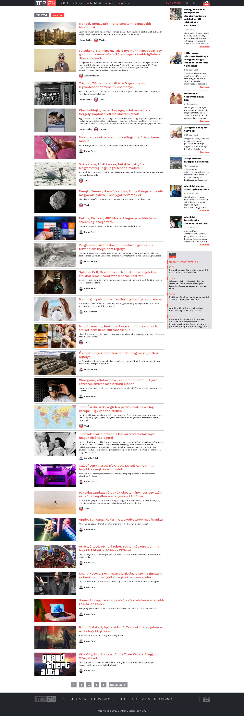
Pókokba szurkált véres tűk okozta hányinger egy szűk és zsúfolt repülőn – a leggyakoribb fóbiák (120, 494)
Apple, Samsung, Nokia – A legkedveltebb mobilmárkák (121, 519)
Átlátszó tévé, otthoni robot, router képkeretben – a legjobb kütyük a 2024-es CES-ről (119, 548)
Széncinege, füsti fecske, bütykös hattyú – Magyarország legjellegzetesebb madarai (111, 166)
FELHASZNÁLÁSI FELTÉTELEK (109, 699)
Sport (111, 3)
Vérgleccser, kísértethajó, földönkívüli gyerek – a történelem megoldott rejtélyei (116, 247)
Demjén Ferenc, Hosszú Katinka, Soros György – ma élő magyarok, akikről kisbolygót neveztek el (121, 193)
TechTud (95, 3)
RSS (63, 699)
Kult (65, 3)
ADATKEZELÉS (141, 699)
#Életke (126, 3)
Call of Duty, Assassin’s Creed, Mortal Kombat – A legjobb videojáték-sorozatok (116, 467)
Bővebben (205, 46)
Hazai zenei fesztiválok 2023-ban (194, 96)
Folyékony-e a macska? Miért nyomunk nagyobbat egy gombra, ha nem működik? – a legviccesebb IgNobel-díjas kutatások (120, 54)
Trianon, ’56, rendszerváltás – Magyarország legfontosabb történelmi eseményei (112, 85)
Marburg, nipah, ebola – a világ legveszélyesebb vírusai (120, 299)
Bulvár (79, 3)
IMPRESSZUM (78, 699)
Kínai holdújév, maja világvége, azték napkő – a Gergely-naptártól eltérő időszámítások (114, 112)
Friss (172, 262)
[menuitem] (64, 3)
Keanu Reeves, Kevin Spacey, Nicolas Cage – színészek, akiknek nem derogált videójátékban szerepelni (120, 575)
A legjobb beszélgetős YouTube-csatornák (196, 220)
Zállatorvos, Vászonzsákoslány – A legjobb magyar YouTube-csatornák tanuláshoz (196, 59)
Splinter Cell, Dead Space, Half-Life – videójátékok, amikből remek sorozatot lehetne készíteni (118, 274)
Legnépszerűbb (188, 262)
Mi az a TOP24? (173, 3)
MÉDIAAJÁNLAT (164, 699)
